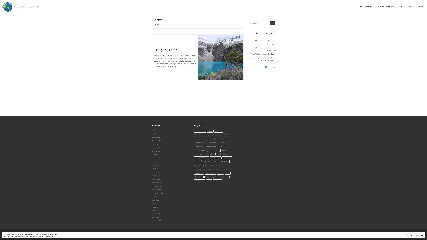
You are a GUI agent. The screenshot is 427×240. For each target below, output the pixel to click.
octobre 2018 (156, 190)
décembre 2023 (157, 141)
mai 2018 (155, 203)
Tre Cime (198, 177)
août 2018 (155, 197)
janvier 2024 (156, 137)
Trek (207, 177)
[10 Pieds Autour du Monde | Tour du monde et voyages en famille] (7, 6)
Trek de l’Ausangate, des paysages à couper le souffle (262, 49)
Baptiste (228, 135)
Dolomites (199, 146)
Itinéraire (210, 154)
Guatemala (214, 150)
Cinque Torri (200, 142)
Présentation (216, 165)
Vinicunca (224, 177)
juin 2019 (154, 162)
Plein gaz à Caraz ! (166, 50)
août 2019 (155, 155)
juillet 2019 (155, 158)
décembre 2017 (157, 217)
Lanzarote (227, 158)
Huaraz (224, 150)
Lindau (198, 162)
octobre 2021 (156, 151)
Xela (209, 181)
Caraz (216, 139)
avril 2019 (155, 169)
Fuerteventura (201, 150)
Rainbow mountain (223, 169)
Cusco (221, 142)
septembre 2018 (157, 193)
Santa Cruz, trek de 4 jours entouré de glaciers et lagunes (262, 59)
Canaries (207, 139)
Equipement (211, 146)
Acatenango (200, 131)
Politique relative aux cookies (45, 236)
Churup (225, 139)
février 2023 (156, 148)
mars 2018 (155, 210)
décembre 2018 (157, 183)
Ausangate (217, 135)
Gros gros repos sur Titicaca (265, 40)
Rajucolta (199, 173)
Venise (215, 177)
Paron (197, 165)
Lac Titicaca (221, 154)
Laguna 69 (215, 158)
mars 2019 (155, 172)
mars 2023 (155, 144)
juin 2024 (154, 134)
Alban (210, 131)
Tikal (227, 173)
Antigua (218, 131)
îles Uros (217, 181)
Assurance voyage (202, 135)
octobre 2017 (156, 221)
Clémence (212, 142)
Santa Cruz (210, 173)
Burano (198, 139)
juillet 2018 (155, 200)
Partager (271, 67)
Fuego (221, 146)
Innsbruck (199, 154)
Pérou (210, 169)
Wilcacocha (199, 181)
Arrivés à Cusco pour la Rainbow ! (263, 54)
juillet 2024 (155, 130)
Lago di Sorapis (201, 158)
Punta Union (200, 169)
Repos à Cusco (270, 44)
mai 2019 (155, 165)
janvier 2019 (156, 179)
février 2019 (156, 176)
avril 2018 (155, 207)
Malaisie (207, 162)
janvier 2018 (156, 214)
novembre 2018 (157, 186)
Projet (205, 165)
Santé (220, 173)
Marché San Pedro (220, 162)
